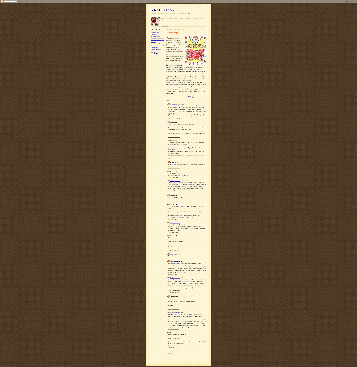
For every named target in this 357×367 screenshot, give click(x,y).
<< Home (170, 353)
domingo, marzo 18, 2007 (173, 347)
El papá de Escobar (155, 47)
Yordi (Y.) (172, 162)
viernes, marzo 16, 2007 (173, 250)
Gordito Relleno (174, 205)
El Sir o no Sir (154, 34)
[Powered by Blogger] (155, 54)
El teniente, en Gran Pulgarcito (157, 40)
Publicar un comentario (174, 350)
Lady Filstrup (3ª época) (164, 10)
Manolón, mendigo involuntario (157, 38)
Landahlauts (173, 254)
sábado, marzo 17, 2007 (173, 329)
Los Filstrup (153, 42)
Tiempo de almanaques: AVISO (158, 45)
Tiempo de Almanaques (156, 49)
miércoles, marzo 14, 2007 (186, 96)
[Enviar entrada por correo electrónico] (193, 96)
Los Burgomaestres (173, 19)
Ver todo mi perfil (163, 20)
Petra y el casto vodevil (156, 43)
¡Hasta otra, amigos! (155, 32)
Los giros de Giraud (155, 36)
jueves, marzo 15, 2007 (173, 191)
